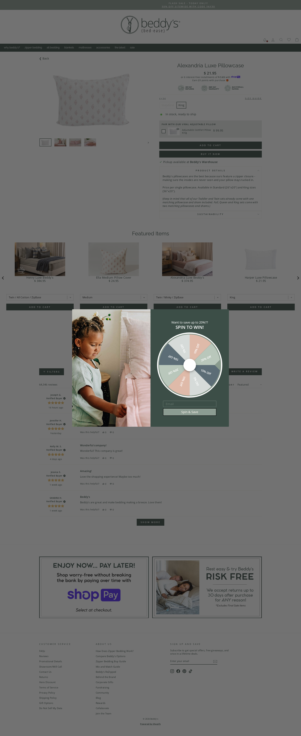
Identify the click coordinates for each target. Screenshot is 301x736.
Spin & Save (189, 412)
